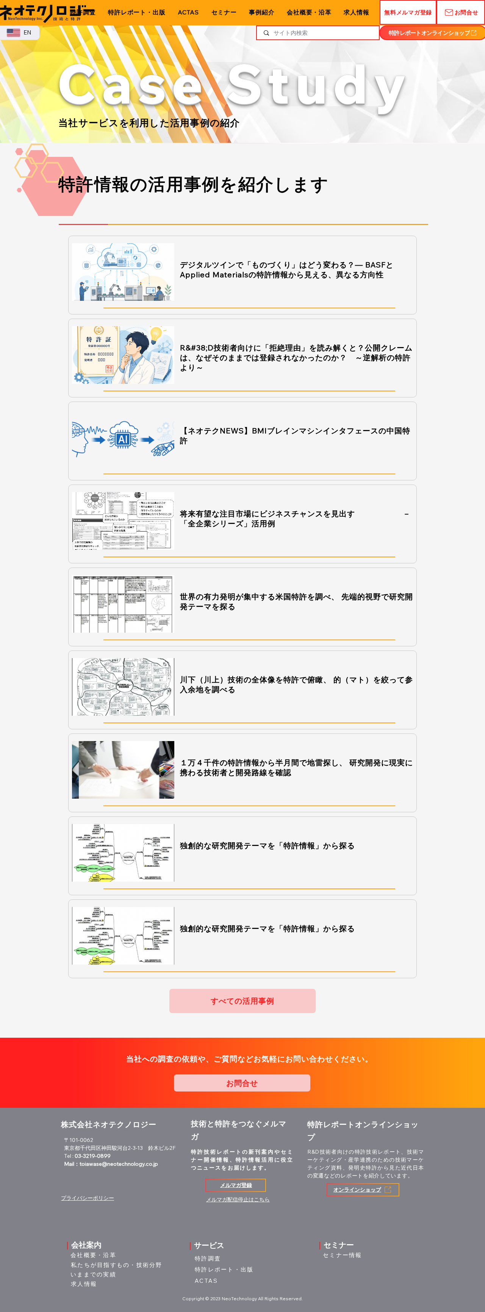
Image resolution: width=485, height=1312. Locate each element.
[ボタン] (243, 275)
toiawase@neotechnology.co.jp (119, 1163)
